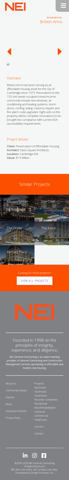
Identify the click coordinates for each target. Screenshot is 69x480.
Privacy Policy (13, 417)
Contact (38, 433)
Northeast (40, 387)
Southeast (40, 391)
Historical (39, 411)
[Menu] (62, 6)
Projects (39, 383)
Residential (40, 403)
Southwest (40, 395)
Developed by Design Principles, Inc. (34, 472)
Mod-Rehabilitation (45, 407)
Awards (10, 397)
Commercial (41, 415)
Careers (39, 426)
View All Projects (34, 281)
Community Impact (16, 390)
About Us (11, 383)
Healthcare (40, 419)
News (9, 404)
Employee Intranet (16, 411)
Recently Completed (45, 399)
